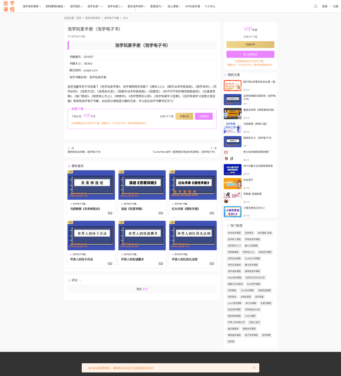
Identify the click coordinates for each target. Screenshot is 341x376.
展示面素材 (233, 328)
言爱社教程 (266, 303)
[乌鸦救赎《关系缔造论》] (91, 185)
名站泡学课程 (234, 309)
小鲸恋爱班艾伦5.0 (254, 207)
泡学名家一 (94, 6)
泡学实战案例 (234, 265)
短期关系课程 (249, 328)
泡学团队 (75, 6)
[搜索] (316, 6)
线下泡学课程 (251, 335)
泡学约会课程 (234, 258)
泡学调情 (266, 335)
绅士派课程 (251, 303)
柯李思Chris (248, 252)
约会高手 (248, 179)
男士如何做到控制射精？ (257, 151)
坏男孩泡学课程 (252, 239)
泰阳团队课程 (234, 335)
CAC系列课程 (247, 290)
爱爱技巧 (155, 6)
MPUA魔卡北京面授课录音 (258, 165)
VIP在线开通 (192, 6)
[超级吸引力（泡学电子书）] (233, 141)
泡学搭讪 (232, 296)
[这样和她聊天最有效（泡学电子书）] (233, 99)
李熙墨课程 (233, 252)
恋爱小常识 (254, 322)
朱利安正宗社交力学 (255, 277)
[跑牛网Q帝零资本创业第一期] (233, 85)
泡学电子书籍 (78, 36)
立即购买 (204, 116)
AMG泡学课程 (234, 277)
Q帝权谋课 (246, 296)
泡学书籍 (73, 86)
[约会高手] (233, 183)
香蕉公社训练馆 (235, 284)
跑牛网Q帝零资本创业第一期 (259, 81)
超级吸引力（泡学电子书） (258, 137)
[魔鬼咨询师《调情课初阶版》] (233, 113)
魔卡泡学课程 (251, 265)
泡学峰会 (232, 290)
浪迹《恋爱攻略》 (132, 209)
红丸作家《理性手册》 (186, 209)
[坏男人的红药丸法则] (193, 235)
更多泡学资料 (136, 6)
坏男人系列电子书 (236, 322)
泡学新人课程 (234, 239)
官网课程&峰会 (54, 6)
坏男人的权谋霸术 (132, 259)
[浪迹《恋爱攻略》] (142, 185)
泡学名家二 (114, 6)
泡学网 (231, 341)
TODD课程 (250, 316)
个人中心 (210, 6)
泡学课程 (9, 6)
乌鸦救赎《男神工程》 (255, 123)
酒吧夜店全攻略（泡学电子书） (84, 151)
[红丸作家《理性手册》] (193, 185)
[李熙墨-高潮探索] (233, 197)
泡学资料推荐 (31, 6)
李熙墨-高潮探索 (252, 193)
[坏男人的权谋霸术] (142, 235)
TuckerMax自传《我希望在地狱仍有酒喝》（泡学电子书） (185, 151)
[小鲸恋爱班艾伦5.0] (233, 211)
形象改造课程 (264, 290)
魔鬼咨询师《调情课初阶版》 (259, 109)
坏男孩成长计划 (252, 309)
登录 (145, 289)
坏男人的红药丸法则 (184, 259)
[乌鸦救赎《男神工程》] (233, 127)
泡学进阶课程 (234, 271)
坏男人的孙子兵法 (81, 259)
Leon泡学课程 (234, 303)
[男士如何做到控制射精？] (233, 155)
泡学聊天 (249, 233)
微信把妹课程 (234, 316)
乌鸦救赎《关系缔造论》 (85, 209)
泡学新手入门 (234, 245)
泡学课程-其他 (265, 233)
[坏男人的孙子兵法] (91, 235)
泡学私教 (259, 296)
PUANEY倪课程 (252, 258)
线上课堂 (173, 6)
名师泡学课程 (234, 233)
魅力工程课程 (251, 245)
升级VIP (184, 116)
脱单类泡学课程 (252, 271)
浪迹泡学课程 (265, 252)
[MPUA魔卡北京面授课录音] (233, 169)
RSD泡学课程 (253, 284)
